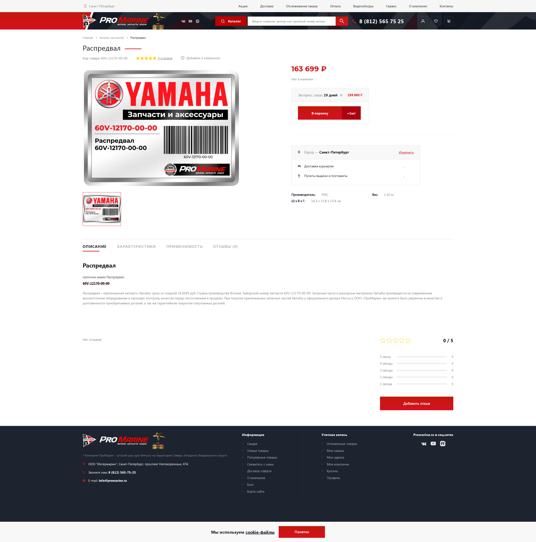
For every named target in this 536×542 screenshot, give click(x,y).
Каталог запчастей (112, 38)
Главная (88, 38)
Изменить (406, 152)
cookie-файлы (260, 532)
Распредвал (138, 38)
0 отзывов (165, 58)
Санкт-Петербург (102, 6)
